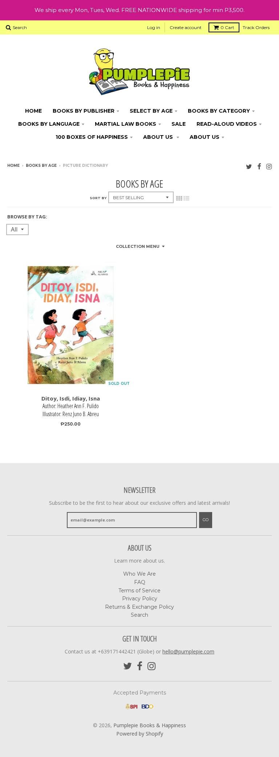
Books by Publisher (83, 111)
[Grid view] (179, 198)
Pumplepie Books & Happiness (149, 725)
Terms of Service (139, 590)
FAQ (139, 582)
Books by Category (219, 111)
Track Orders (256, 27)
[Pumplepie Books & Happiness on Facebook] (259, 166)
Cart (227, 27)
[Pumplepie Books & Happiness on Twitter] (249, 166)
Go (206, 519)
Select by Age (151, 111)
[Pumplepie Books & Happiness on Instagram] (269, 166)
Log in (153, 27)
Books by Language (49, 124)
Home (33, 111)
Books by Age (41, 165)
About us (204, 137)
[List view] (186, 198)
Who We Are (139, 574)
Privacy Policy (139, 598)
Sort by (98, 198)
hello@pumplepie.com (188, 651)
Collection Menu (137, 246)
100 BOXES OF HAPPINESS (92, 137)
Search (139, 615)
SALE (178, 124)
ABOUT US (158, 137)
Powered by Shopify (139, 733)
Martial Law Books (125, 124)
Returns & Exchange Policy (139, 607)
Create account (186, 27)
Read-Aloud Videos (227, 124)
